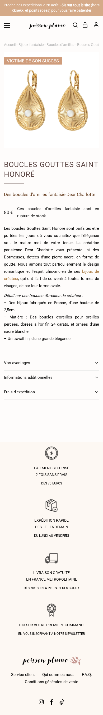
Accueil (10, 44)
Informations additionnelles (28, 377)
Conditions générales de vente (51, 681)
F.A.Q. (87, 674)
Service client (23, 674)
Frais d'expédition (19, 392)
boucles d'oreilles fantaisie (39, 194)
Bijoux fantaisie (31, 44)
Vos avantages (17, 362)
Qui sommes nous (58, 674)
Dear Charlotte (81, 194)
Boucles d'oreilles (60, 44)
